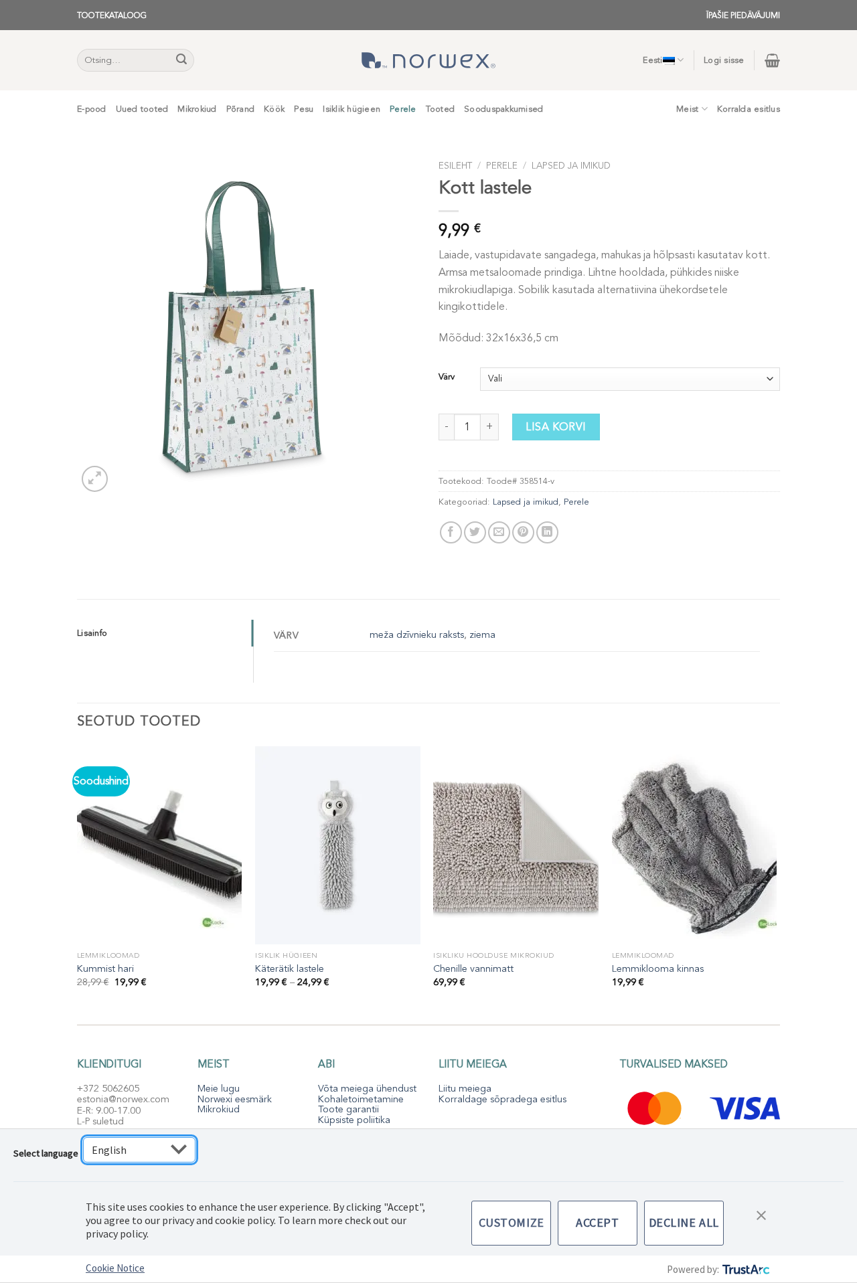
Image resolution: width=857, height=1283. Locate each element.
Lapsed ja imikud (571, 165)
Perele (403, 109)
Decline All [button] (684, 1222)
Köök (274, 109)
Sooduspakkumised (503, 109)
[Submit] (182, 60)
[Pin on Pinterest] (523, 532)
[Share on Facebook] (451, 532)
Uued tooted (142, 109)
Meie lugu (219, 1088)
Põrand (240, 109)
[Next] (776, 879)
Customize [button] (511, 1222)
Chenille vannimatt (473, 969)
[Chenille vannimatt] (516, 845)
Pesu (303, 109)
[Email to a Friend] (499, 532)
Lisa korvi (556, 427)
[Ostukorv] (772, 60)
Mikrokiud (196, 109)
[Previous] (78, 879)
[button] (761, 1214)
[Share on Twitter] (475, 532)
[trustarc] (745, 1269)
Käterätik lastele (289, 969)
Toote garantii (348, 1109)
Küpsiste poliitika (354, 1120)
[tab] (165, 633)
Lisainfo (92, 633)
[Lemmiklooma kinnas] (694, 845)
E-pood (91, 109)
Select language (45, 1153)
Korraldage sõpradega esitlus (502, 1099)
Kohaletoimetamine (361, 1099)
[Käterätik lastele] (337, 845)
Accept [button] (597, 1222)
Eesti (652, 60)
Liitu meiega (465, 1088)
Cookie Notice (115, 1268)
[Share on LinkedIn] (547, 532)
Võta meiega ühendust (367, 1088)
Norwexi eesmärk (235, 1099)
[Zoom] (95, 479)
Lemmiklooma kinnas (658, 969)
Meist (687, 109)
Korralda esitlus (748, 109)
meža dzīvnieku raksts (417, 634)
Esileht (455, 165)
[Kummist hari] (159, 845)
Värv (447, 377)
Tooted (440, 109)
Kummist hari (105, 969)
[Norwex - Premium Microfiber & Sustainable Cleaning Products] (428, 60)
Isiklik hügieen (351, 109)
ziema (482, 634)
